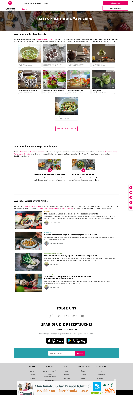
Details (24, 9)
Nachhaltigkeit (58, 253)
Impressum (100, 378)
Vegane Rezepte (49, 380)
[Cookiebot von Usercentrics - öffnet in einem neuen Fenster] (10, 9)
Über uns (83, 371)
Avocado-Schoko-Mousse (76, 64)
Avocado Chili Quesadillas (75, 90)
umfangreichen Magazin (31, 206)
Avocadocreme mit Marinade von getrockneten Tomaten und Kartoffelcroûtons (53, 90)
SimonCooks (53, 208)
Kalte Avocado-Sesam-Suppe (28, 90)
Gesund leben (48, 232)
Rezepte (32, 374)
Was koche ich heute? (49, 371)
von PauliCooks (55, 287)
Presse (84, 374)
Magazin (32, 378)
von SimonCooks (55, 223)
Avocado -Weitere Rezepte (66, 128)
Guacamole (22, 64)
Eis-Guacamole (97, 64)
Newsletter (66, 378)
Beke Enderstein (67, 208)
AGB (101, 371)
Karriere (83, 378)
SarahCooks (44, 208)
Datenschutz (101, 374)
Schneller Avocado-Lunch (63, 117)
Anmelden (80, 353)
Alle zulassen (115, 3)
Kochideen (47, 211)
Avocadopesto (96, 90)
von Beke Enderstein (56, 243)
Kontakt (66, 374)
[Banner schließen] (132, 1)
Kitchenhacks (48, 253)
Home (32, 371)
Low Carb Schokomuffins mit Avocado (52, 64)
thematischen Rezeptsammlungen (32, 152)
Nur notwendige (115, 8)
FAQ (66, 371)
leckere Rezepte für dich (44, 39)
